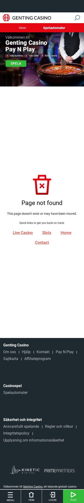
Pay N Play (65, 352)
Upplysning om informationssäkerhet (33, 440)
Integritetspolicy (16, 433)
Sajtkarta (10, 358)
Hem (22, 28)
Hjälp (26, 352)
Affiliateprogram (37, 358)
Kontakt (43, 352)
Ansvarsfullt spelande (21, 426)
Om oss (9, 352)
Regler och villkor (59, 426)
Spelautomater (54, 28)
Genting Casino (32, 486)
